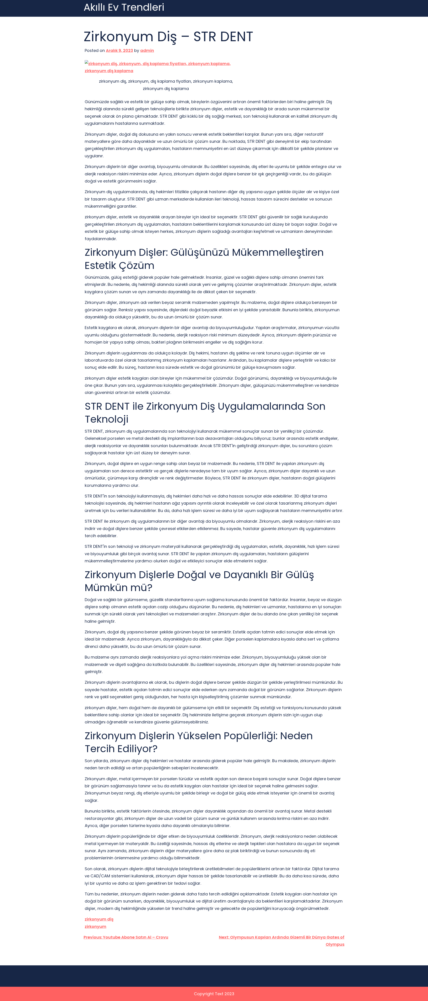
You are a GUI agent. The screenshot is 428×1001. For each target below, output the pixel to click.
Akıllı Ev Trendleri (124, 7)
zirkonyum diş (99, 919)
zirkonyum (95, 926)
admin (147, 50)
